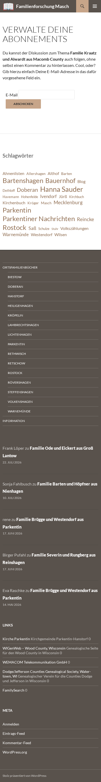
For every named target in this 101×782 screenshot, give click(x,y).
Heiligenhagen (20, 306)
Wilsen (60, 234)
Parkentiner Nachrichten (39, 218)
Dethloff (9, 191)
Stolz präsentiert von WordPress (24, 776)
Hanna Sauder (61, 189)
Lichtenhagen (20, 334)
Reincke (85, 219)
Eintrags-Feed (14, 733)
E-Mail (12, 94)
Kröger (33, 203)
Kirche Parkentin (16, 639)
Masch (46, 203)
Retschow (16, 363)
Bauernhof (60, 180)
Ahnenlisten (13, 173)
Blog (81, 181)
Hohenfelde (29, 197)
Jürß (63, 196)
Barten (66, 173)
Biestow (14, 277)
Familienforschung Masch (42, 6)
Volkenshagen (20, 402)
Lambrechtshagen (23, 325)
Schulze (43, 229)
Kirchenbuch (14, 202)
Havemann (11, 197)
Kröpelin (15, 315)
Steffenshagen (20, 392)
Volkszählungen (74, 228)
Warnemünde (16, 234)
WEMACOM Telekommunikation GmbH (35, 662)
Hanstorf (16, 296)
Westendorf (41, 234)
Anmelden (11, 724)
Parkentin (17, 210)
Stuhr (55, 228)
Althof (53, 173)
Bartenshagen (23, 180)
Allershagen (36, 173)
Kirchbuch (76, 197)
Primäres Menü (95, 6)
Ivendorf (48, 196)
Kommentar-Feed (17, 743)
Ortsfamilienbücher (20, 267)
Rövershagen (19, 382)
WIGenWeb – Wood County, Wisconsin (34, 648)
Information (14, 421)
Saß (32, 228)
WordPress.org (15, 752)
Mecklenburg (68, 202)
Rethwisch (17, 354)
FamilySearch (13, 690)
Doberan (27, 189)
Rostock (14, 227)
